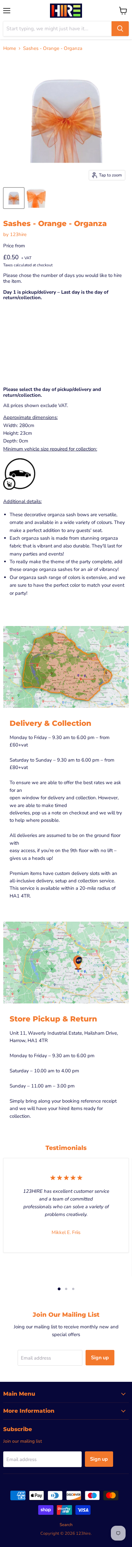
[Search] (120, 28)
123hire (18, 234)
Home (9, 48)
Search (66, 1525)
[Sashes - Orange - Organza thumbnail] (14, 198)
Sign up (100, 1357)
